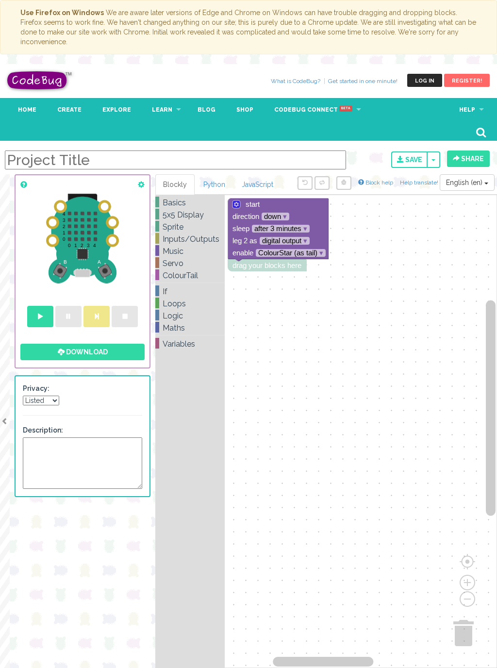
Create (69, 109)
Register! (467, 81)
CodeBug (39, 80)
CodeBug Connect (312, 109)
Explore (116, 109)
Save (413, 160)
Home (27, 109)
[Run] (40, 316)
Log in (424, 81)
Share (472, 159)
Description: (43, 430)
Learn (162, 109)
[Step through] (96, 316)
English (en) (465, 182)
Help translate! (420, 182)
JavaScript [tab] (257, 184)
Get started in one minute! (363, 81)
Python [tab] (214, 184)
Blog (206, 109)
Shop (244, 109)
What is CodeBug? (295, 81)
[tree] (190, 273)
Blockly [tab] (175, 184)
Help (467, 109)
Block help (378, 182)
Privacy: (36, 388)
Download (86, 352)
